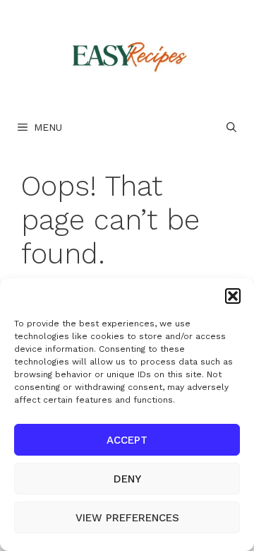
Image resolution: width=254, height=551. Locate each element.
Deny (127, 479)
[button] (233, 296)
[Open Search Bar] (231, 127)
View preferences (127, 517)
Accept (127, 440)
